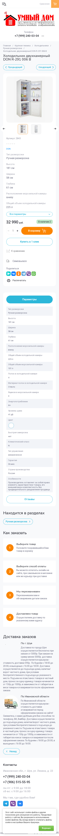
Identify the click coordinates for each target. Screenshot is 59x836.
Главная (7, 45)
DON (8, 149)
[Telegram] (23, 273)
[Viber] (28, 273)
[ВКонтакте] (13, 273)
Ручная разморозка (12, 48)
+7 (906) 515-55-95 (16, 782)
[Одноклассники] (18, 273)
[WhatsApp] (33, 273)
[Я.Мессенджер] (8, 273)
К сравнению (18, 251)
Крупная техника (23, 45)
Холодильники (41, 45)
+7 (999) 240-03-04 (27, 35)
